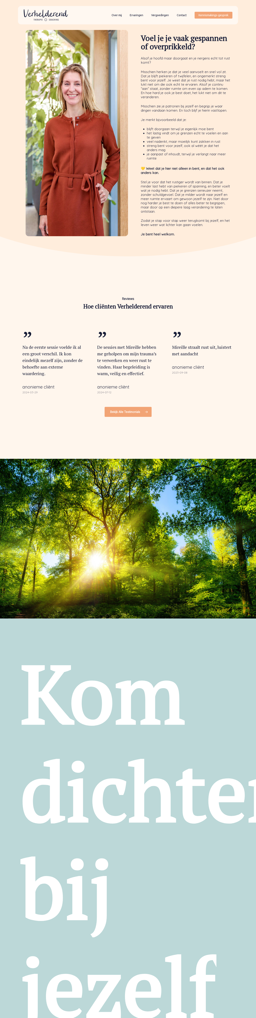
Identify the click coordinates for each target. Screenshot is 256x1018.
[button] (128, 412)
